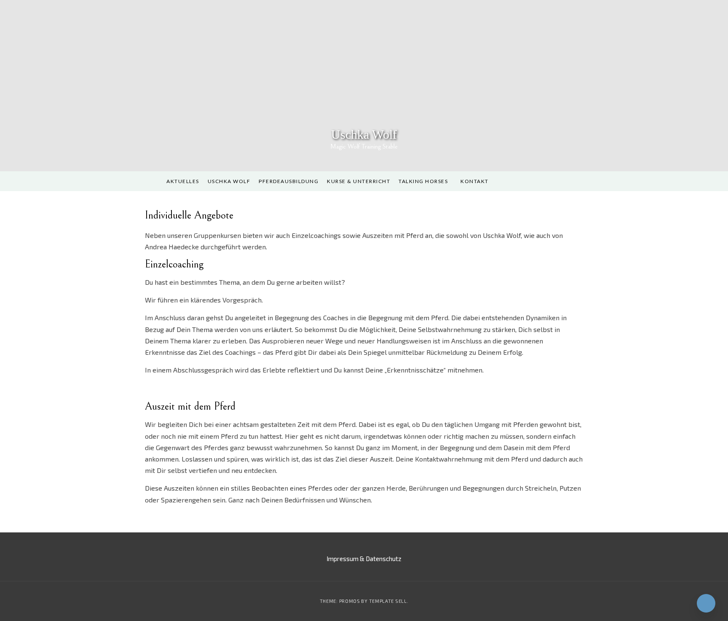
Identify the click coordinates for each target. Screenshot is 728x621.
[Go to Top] (706, 603)
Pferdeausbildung (288, 181)
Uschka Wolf (364, 134)
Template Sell (388, 601)
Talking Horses (423, 181)
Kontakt (474, 181)
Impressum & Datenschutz (364, 558)
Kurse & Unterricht (358, 181)
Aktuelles (182, 181)
